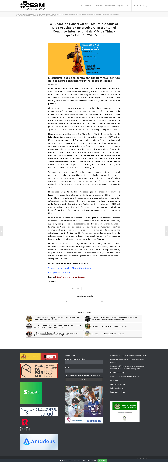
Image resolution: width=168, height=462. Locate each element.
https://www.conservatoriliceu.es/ (70, 277)
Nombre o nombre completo (75, 359)
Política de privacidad (118, 384)
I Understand (102, 460)
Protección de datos (117, 392)
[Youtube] (146, 5)
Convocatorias (114, 14)
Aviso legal (114, 380)
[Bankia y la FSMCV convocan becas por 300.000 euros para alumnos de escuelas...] (1, 231)
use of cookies (92, 460)
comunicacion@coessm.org (130, 376)
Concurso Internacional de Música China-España (69, 268)
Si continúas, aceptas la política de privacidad (84, 376)
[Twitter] (137, 5)
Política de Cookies (117, 388)
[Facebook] (140, 5)
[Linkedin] (134, 5)
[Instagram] (143, 5)
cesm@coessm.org (117, 372)
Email (67, 367)
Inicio (24, 14)
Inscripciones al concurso (59, 272)
